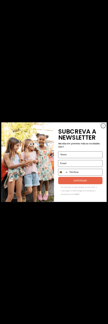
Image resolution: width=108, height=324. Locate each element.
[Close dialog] (103, 125)
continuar (80, 180)
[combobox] (63, 172)
